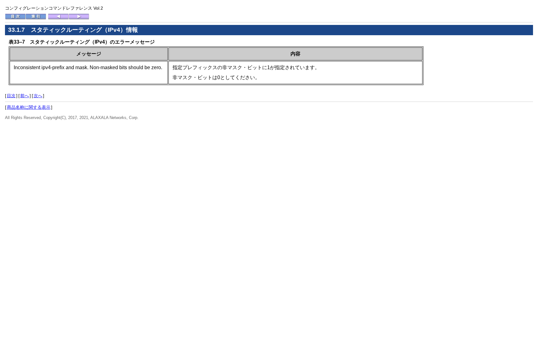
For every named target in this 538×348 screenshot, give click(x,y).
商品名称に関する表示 (28, 107)
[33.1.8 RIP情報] (78, 18)
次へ (38, 95)
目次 (11, 95)
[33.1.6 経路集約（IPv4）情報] (58, 18)
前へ (24, 95)
